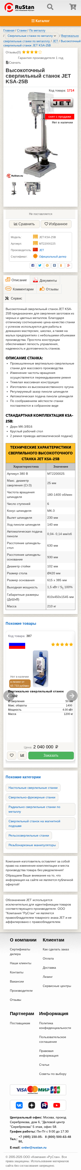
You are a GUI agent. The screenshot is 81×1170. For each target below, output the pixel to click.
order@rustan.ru (34, 1147)
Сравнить (26, 224)
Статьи (44, 1064)
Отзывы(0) (13, 52)
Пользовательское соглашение (52, 1039)
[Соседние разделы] (55, 36)
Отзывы (15, 999)
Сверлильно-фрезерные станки (32, 797)
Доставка (49, 967)
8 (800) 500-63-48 (58, 1137)
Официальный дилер (52, 256)
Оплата (48, 958)
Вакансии (17, 981)
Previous (9, 695)
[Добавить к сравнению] (22, 756)
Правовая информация (48, 1053)
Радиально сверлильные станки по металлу (34, 809)
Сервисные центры (57, 986)
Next (72, 695)
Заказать (50, 755)
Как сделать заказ (56, 949)
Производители (21, 990)
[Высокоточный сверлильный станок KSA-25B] (40, 135)
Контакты (16, 972)
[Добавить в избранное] (11, 756)
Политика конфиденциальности (55, 1025)
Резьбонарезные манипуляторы (32, 845)
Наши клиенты (20, 963)
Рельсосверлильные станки (29, 835)
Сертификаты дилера (20, 951)
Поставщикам (20, 1023)
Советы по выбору (52, 1074)
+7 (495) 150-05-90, (30, 1139)
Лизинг (48, 976)
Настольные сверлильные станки (33, 787)
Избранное (58, 224)
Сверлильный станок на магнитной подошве (34, 823)
